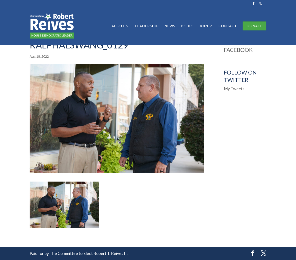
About (118, 26)
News (169, 26)
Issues (187, 26)
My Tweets (234, 88)
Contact (228, 26)
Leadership (147, 26)
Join (203, 26)
